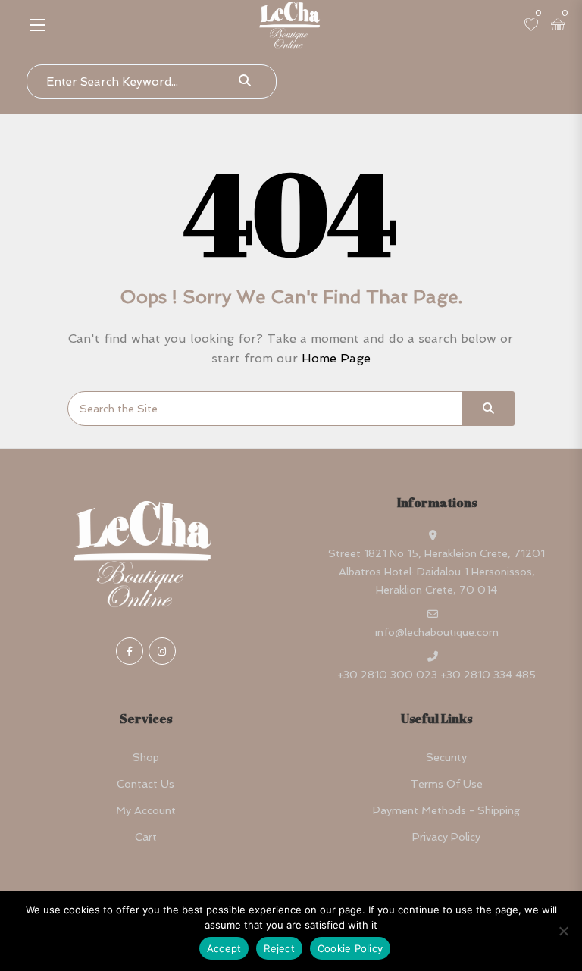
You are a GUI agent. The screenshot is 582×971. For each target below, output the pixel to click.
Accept (224, 948)
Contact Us (145, 784)
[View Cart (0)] (558, 26)
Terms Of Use (446, 784)
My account (146, 810)
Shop (146, 757)
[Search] (488, 408)
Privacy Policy (446, 837)
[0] (531, 26)
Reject (279, 948)
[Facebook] (129, 651)
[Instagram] (162, 651)
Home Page (336, 358)
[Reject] (563, 930)
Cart (146, 837)
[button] (38, 24)
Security (446, 757)
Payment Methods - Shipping (446, 810)
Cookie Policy (350, 948)
